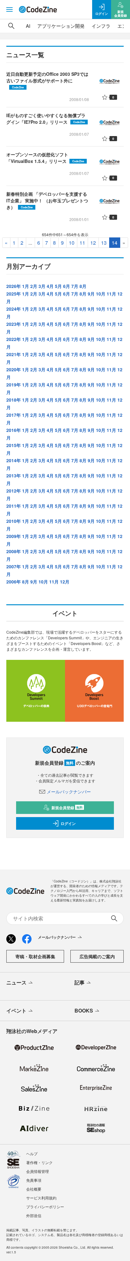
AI (28, 25)
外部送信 (33, 1215)
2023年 (13, 324)
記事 (79, 982)
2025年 (13, 293)
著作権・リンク (39, 1162)
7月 (74, 286)
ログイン (68, 823)
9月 (91, 293)
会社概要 (33, 1189)
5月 (58, 286)
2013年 (13, 475)
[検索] (11, 26)
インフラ (101, 25)
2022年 (13, 339)
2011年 (13, 506)
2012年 (13, 490)
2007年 (13, 566)
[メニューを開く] (9, 9)
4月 (50, 286)
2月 (33, 286)
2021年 (13, 354)
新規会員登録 (67, 807)
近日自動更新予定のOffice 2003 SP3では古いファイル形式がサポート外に (47, 80)
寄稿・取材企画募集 (35, 956)
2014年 (13, 460)
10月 (100, 293)
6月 (66, 286)
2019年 (13, 384)
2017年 (13, 415)
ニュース (16, 982)
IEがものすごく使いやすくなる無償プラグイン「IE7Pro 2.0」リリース (46, 118)
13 (104, 242)
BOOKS (83, 1010)
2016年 (13, 430)
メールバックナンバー (69, 791)
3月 (41, 286)
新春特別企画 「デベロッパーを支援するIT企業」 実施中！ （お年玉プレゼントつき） (47, 200)
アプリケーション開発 (61, 25)
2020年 (13, 369)
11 (82, 242)
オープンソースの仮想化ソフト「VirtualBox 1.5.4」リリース (45, 157)
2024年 (13, 309)
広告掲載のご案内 (97, 956)
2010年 (13, 521)
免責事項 (33, 1180)
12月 (64, 581)
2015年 (13, 445)
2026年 (13, 286)
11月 (111, 293)
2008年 (13, 551)
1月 (25, 286)
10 (71, 242)
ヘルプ (32, 1153)
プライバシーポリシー (45, 1206)
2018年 (13, 400)
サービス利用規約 (41, 1197)
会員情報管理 (37, 1171)
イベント (16, 1010)
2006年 (13, 581)
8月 (83, 286)
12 (93, 242)
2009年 (13, 536)
